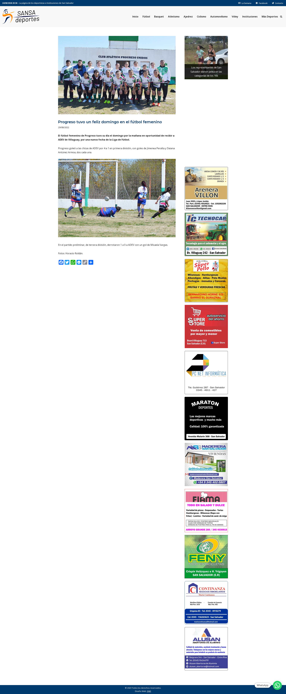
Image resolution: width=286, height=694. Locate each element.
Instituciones (250, 16)
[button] (277, 685)
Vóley (235, 16)
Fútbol (146, 16)
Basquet (159, 16)
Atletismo (173, 16)
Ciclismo (201, 16)
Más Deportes (270, 16)
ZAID (149, 691)
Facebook (263, 3)
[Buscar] (281, 16)
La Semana (246, 3)
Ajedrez (188, 16)
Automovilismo (219, 16)
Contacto (279, 3)
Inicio (135, 16)
